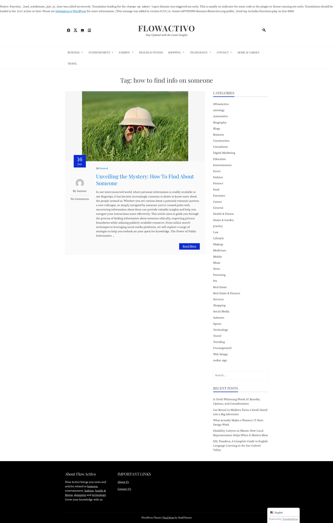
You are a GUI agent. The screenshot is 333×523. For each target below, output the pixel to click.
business (92, 486)
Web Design (220, 354)
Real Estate (220, 287)
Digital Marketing (224, 152)
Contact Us (124, 489)
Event (216, 171)
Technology (199, 52)
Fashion (124, 52)
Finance (218, 183)
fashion (89, 490)
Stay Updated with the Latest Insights (166, 35)
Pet (215, 281)
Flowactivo (166, 28)
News (216, 268)
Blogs (216, 128)
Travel (72, 63)
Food (216, 189)
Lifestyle (218, 238)
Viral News (168, 517)
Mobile (217, 256)
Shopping (174, 52)
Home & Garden (248, 52)
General (103, 168)
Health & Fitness (151, 52)
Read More (189, 246)
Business (73, 52)
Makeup (218, 244)
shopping (80, 495)
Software (218, 317)
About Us (123, 482)
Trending (219, 342)
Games (217, 201)
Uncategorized (222, 348)
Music (217, 262)
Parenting (219, 274)
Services (218, 299)
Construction (221, 140)
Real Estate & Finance (226, 293)
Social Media (221, 311)
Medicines (219, 250)
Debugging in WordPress (71, 11)
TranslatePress (290, 519)
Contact (223, 52)
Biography (220, 122)
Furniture (219, 195)
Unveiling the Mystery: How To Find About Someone (145, 180)
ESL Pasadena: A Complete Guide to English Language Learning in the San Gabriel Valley (240, 446)
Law (215, 232)
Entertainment (99, 52)
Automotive (220, 116)
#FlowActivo (221, 104)
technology (99, 495)
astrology (219, 110)
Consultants (220, 146)
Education (219, 159)
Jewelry (218, 226)
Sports (217, 323)
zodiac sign (220, 360)
